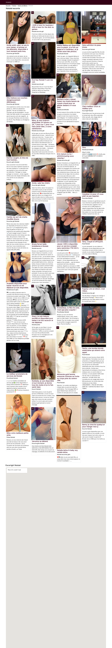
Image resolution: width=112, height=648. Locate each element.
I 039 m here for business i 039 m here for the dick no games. (43, 27)
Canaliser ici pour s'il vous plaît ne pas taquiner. (92, 195)
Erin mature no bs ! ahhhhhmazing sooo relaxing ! (65, 156)
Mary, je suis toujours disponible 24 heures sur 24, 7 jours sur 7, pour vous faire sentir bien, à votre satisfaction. (43, 124)
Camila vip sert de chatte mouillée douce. (17, 218)
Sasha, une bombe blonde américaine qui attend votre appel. (93, 350)
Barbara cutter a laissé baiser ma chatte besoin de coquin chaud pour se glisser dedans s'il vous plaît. (68, 103)
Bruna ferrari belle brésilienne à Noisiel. (40, 245)
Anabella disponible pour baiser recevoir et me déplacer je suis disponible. (18, 285)
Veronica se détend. (40, 441)
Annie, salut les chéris (41, 183)
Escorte (8, 5)
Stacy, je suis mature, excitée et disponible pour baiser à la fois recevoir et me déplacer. (42, 319)
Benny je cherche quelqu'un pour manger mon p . (93, 426)
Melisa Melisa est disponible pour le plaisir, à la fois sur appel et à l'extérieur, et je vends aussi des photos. (68, 48)
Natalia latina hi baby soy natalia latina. (67, 451)
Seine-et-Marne (22, 5)
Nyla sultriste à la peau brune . (91, 46)
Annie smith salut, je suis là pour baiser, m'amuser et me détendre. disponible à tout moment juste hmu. (18, 48)
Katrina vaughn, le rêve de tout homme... (17, 159)
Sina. (84, 147)
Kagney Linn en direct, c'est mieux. (93, 290)
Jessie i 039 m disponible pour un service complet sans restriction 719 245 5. (68, 246)
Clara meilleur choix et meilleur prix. (91, 107)
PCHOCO (8, 2)
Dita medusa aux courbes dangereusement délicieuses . (17, 100)
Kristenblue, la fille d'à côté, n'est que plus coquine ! (68, 309)
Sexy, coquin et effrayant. (92, 242)
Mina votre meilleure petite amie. (17, 434)
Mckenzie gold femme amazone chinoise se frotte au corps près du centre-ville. (68, 377)
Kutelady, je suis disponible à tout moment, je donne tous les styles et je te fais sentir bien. (43, 384)
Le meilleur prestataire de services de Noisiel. (17, 375)
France (14, 5)
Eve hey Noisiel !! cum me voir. (42, 81)
